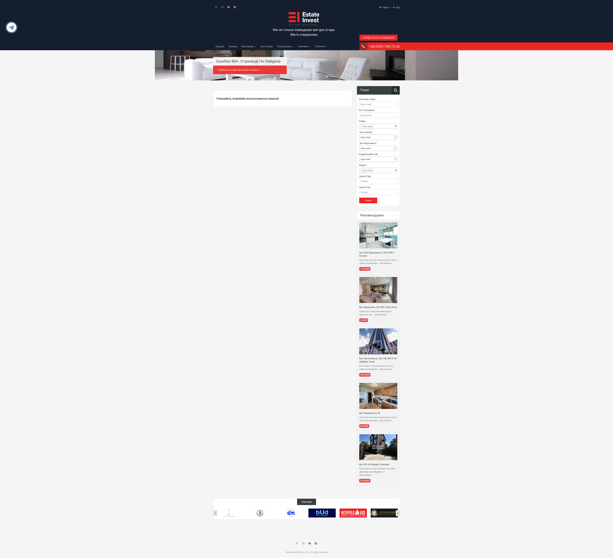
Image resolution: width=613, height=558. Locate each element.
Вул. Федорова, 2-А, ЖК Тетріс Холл (378, 307)
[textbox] (376, 126)
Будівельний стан (368, 154)
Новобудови (284, 46)
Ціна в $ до (365, 187)
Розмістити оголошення (378, 37)
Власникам (248, 46)
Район (362, 121)
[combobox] (378, 126)
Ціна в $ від (365, 176)
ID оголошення (367, 110)
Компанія (303, 46)
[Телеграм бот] (11, 29)
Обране (385, 7)
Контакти (320, 46)
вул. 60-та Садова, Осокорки (374, 464)
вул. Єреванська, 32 (369, 413)
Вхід (398, 7)
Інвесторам (266, 46)
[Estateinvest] (304, 19)
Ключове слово (367, 99)
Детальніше (385, 263)
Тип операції (365, 132)
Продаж (219, 46)
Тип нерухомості (367, 143)
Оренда (233, 46)
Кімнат (362, 165)
